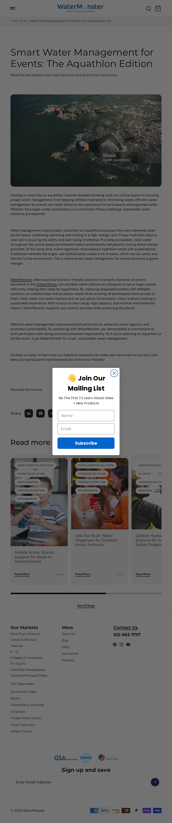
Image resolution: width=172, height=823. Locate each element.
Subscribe (86, 443)
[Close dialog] (114, 373)
